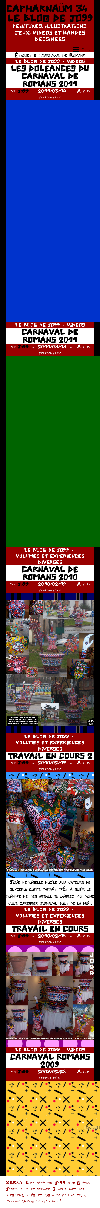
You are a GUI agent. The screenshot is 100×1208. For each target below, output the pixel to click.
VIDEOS (76, 61)
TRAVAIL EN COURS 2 (50, 756)
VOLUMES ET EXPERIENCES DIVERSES (50, 559)
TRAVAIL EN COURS (50, 929)
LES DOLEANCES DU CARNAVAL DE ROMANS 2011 (50, 76)
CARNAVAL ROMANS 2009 (50, 1061)
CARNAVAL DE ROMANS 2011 (50, 336)
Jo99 (23, 91)
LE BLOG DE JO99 (37, 61)
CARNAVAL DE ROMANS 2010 (50, 573)
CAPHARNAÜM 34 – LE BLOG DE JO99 (50, 13)
